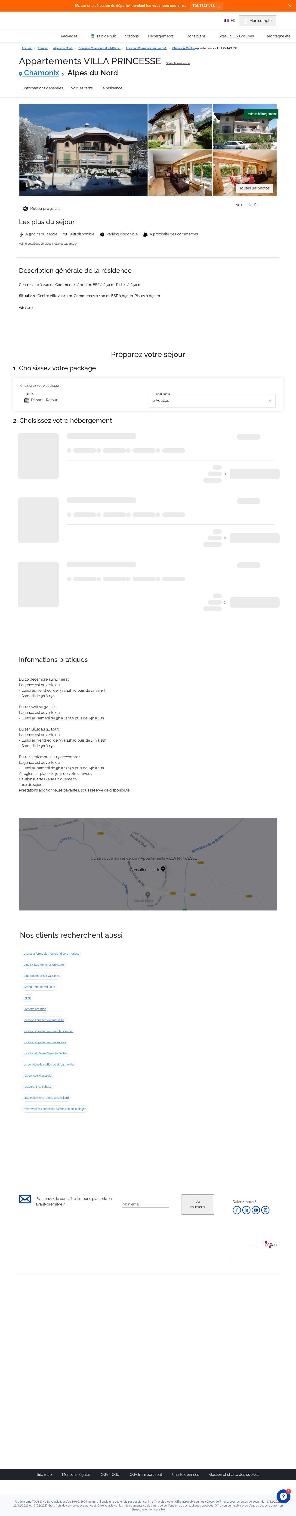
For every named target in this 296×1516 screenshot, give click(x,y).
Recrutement (27, 1307)
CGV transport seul (146, 1474)
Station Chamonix (145, 88)
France (43, 48)
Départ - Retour (44, 400)
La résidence (111, 88)
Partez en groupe (132, 1308)
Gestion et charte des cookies (234, 1474)
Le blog (124, 1393)
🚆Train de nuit (103, 36)
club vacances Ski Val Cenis (41, 975)
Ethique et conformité (34, 1323)
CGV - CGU (110, 1474)
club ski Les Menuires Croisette (44, 964)
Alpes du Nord (63, 48)
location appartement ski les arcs (45, 1042)
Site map (45, 1474)
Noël (207, 1302)
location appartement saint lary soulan (48, 1031)
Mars (207, 1330)
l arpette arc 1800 (35, 1009)
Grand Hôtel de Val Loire (39, 987)
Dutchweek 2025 (174, 1415)
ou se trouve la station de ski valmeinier (49, 1064)
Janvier (209, 1313)
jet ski (27, 998)
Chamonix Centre (183, 48)
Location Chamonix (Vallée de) (146, 48)
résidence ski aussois (37, 1075)
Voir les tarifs (82, 88)
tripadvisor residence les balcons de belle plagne (55, 1109)
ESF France (255, 1363)
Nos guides (127, 1398)
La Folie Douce (173, 1421)
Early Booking (87, 1324)
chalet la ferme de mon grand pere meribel (51, 953)
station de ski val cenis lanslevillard (46, 1097)
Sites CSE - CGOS (133, 1313)
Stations (132, 36)
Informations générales (43, 88)
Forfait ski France (260, 1358)
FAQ (19, 1315)
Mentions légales (77, 1474)
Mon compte (260, 20)
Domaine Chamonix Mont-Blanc (99, 48)
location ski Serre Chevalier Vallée (45, 1053)
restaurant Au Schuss (37, 1086)
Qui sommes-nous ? (33, 1299)
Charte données (186, 1474)
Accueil (27, 48)
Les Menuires (171, 1335)
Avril (207, 1335)
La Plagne (168, 1324)
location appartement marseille (44, 1020)
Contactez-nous (30, 1292)
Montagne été (278, 36)
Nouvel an (212, 1308)
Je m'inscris (197, 1204)
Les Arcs (167, 1330)
